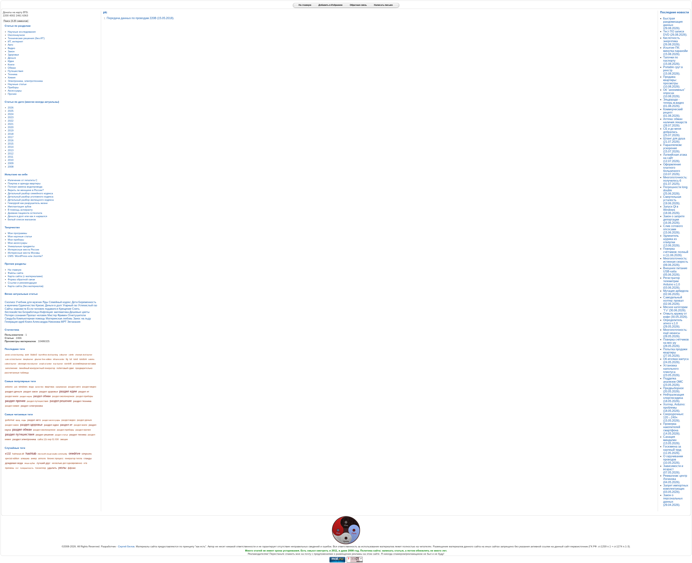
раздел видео (89, 387)
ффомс (72, 468)
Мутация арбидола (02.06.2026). (675, 292)
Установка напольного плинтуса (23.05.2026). (671, 370)
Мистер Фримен (57, 315)
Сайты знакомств (15, 308)
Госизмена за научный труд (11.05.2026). (672, 450)
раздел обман (42, 396)
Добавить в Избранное (330, 5)
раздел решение (61, 400)
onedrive (74, 453)
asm (27, 354)
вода (31, 387)
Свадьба (10, 318)
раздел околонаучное (63, 396)
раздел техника (82, 401)
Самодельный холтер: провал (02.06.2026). (673, 300)
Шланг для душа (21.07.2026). (674, 140)
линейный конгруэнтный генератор (37, 368)
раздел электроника (32, 405)
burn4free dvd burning (48, 355)
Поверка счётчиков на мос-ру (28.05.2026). (676, 343)
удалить (52, 467)
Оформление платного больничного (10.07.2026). (672, 169)
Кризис (40, 305)
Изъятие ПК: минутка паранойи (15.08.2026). (675, 51)
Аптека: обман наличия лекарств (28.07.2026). (675, 122)
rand (75, 359)
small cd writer (45, 364)
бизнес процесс (55, 458)
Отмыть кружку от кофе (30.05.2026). (675, 315)
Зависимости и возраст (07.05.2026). (673, 469)
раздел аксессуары (51, 420)
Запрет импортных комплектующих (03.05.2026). (675, 488)
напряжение (61, 387)
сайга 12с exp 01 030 (48, 439)
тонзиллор (40, 468)
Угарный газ (70, 305)
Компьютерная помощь (30, 318)
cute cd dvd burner (13, 359)
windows (23, 387)
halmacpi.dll (18, 454)
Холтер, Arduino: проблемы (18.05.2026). (674, 407)
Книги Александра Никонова (42, 321)
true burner (58, 364)
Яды (45, 302)
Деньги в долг (53, 305)
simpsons (87, 453)
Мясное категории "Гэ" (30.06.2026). (675, 309)
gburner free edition (43, 359)
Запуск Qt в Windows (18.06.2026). (671, 210)
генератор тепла (73, 458)
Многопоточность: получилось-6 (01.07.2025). (675, 180)
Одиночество (26, 305)
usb (15, 387)
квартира (49, 387)
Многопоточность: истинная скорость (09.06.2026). (675, 261)
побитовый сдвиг (65, 368)
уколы (62, 467)
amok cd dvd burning (14, 355)
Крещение (65, 308)
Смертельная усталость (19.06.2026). (672, 200)
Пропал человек (36, 315)
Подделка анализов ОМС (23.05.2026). (673, 381)
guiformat (9, 420)
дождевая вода (14, 463)
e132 (8, 453)
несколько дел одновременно (67, 463)
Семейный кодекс (60, 302)
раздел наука (26, 396)
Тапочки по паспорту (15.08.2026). (671, 60)
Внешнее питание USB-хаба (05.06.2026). (675, 271)
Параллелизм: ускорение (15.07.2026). (672, 148)
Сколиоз (10, 302)
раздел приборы (84, 396)
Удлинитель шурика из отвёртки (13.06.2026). (671, 240)
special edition (12, 458)
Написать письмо (383, 5)
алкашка (25, 458)
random (83, 359)
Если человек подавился (42, 308)
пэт (17, 468)
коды (23, 420)
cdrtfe (71, 355)
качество (39, 387)
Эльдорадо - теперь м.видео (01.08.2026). (673, 103)
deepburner (28, 359)
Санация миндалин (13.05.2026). (671, 440)
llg (67, 359)
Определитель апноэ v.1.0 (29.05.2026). (672, 323)
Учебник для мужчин (29, 302)
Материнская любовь (59, 318)
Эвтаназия (73, 321)
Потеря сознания (15, 315)
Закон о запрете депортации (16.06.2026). (674, 219)
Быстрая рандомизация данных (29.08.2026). (673, 23)
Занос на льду (82, 318)
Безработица (31, 311)
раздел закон (30, 391)
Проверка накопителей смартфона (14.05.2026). (671, 428)
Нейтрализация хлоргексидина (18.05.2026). (673, 398)
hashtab (31, 453)
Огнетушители (77, 315)
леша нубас (29, 463)
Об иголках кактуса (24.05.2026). (676, 360)
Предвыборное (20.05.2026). (673, 390)
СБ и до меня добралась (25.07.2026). (672, 132)
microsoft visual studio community (52, 454)
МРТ (63, 321)
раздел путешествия (37, 401)
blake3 (33, 354)
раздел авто (74, 387)
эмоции (64, 439)
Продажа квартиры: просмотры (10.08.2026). (671, 81)
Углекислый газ (87, 305)
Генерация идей (14, 321)
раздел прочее (15, 401)
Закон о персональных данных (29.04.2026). (673, 500)
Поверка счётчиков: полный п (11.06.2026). (675, 252)
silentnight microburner (28, 364)
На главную (305, 5)
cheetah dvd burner (83, 355)
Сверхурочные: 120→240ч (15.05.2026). (673, 417)
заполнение (11, 368)
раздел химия (12, 406)
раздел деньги (13, 391)
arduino (9, 387)
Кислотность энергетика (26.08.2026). (671, 41)
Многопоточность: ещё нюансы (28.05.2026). (675, 333)
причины (9, 468)
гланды (88, 458)
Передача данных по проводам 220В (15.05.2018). (140, 18)
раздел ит (83, 391)
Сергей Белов (126, 546)
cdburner (63, 355)
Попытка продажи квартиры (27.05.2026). (675, 352)
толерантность (27, 468)
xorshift (67, 363)
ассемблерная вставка (84, 363)
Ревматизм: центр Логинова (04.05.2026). (675, 479)
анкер (34, 458)
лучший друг (43, 463)
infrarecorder (58, 359)
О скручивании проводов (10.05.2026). (673, 459)
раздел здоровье (48, 391)
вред (18, 420)
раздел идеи (68, 391)
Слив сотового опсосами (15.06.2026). (673, 229)
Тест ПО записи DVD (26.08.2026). (675, 33)
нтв (85, 463)
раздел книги (11, 396)
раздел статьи (61, 435)
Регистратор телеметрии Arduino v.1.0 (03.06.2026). (671, 282)
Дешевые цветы (79, 311)
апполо (42, 458)
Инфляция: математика (54, 311)
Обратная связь (358, 5)
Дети (75, 302)
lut (71, 359)
